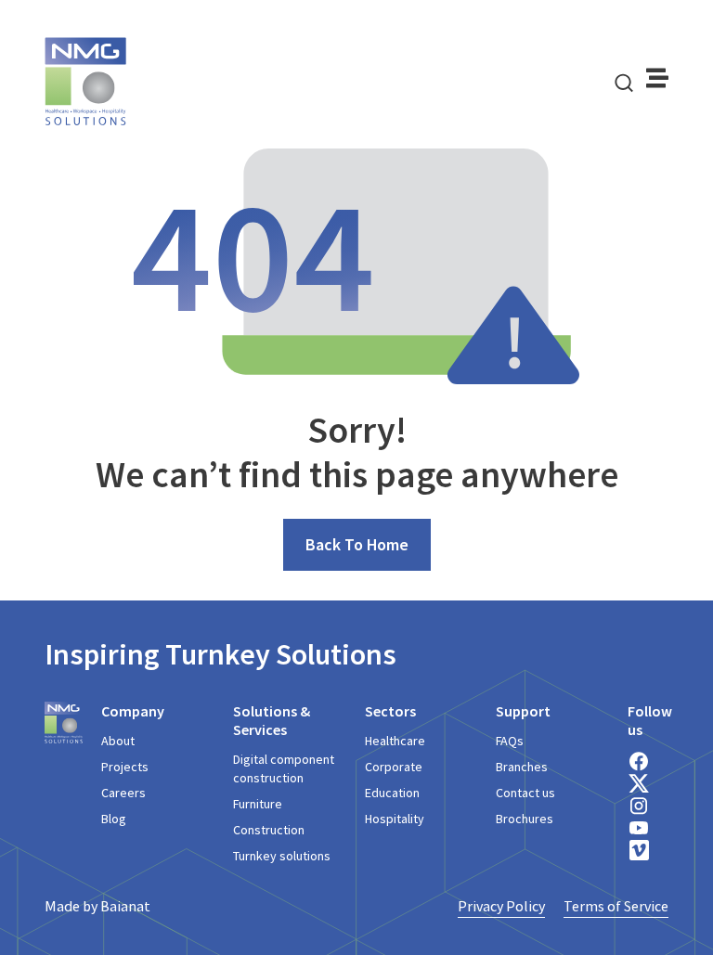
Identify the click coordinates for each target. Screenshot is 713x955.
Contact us (525, 792)
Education (392, 792)
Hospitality (394, 818)
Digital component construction (283, 768)
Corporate (393, 766)
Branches (522, 766)
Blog (113, 818)
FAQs (510, 740)
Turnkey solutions (282, 855)
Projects (125, 766)
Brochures (524, 818)
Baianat (125, 906)
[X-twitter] (639, 783)
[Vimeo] (639, 850)
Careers (123, 792)
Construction (269, 829)
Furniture (257, 803)
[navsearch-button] (624, 82)
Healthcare (395, 740)
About (118, 740)
